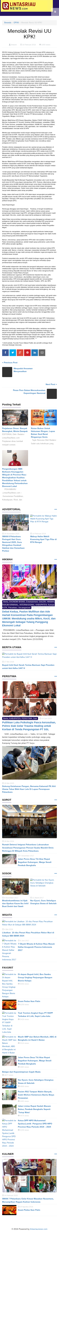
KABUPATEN (41, 605)
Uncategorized (24, 608)
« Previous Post (9, 362)
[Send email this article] (42, 352)
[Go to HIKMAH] (55, 559)
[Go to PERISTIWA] (55, 676)
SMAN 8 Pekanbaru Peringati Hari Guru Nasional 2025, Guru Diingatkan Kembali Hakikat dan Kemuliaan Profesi (13, 543)
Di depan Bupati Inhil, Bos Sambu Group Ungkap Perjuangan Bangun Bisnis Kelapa (35, 977)
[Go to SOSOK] (55, 873)
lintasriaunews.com (38, 1229)
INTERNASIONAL (27, 605)
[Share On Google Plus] (20, 352)
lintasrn (14, 45)
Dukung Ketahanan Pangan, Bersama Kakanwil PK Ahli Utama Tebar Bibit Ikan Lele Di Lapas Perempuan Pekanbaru (29, 789)
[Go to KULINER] (55, 1154)
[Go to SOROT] (55, 800)
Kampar (51, 605)
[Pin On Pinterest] (27, 352)
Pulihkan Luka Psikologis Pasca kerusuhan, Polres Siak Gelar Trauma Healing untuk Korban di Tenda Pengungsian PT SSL (29, 726)
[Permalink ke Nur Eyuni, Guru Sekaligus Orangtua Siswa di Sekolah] (43, 887)
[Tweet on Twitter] (12, 352)
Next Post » (51, 384)
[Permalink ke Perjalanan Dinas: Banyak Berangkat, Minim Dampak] (15, 418)
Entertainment (32, 602)
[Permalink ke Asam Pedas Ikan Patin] (9, 1005)
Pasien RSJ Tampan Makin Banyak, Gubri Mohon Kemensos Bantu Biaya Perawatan (36, 1094)
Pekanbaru (12, 608)
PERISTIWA (27, 718)
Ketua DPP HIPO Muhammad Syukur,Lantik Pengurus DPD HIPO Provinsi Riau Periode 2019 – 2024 (35, 1123)
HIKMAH (50, 602)
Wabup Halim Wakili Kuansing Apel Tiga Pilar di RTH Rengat (43, 539)
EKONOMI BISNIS (17, 602)
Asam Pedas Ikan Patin (29, 1001)
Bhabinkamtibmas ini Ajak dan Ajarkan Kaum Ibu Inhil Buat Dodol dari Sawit (15, 903)
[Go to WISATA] (55, 915)
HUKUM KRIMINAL (10, 605)
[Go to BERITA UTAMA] (55, 647)
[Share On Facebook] (5, 352)
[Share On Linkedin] (34, 352)
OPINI (16, 23)
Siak (35, 718)
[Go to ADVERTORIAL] (55, 509)
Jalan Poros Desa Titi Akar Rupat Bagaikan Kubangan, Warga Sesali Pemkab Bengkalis (34, 862)
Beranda (7, 23)
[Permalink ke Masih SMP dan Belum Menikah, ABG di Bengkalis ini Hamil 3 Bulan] (9, 1044)
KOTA (4, 608)
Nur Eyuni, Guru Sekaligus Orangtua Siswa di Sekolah (43, 902)
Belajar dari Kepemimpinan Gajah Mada (21, 1072)
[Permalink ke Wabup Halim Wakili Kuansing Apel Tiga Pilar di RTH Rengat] (43, 523)
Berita (5, 602)
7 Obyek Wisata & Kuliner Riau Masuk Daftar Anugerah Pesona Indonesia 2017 (36, 947)
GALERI (42, 602)
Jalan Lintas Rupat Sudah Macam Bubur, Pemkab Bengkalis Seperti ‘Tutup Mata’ (34, 1109)
